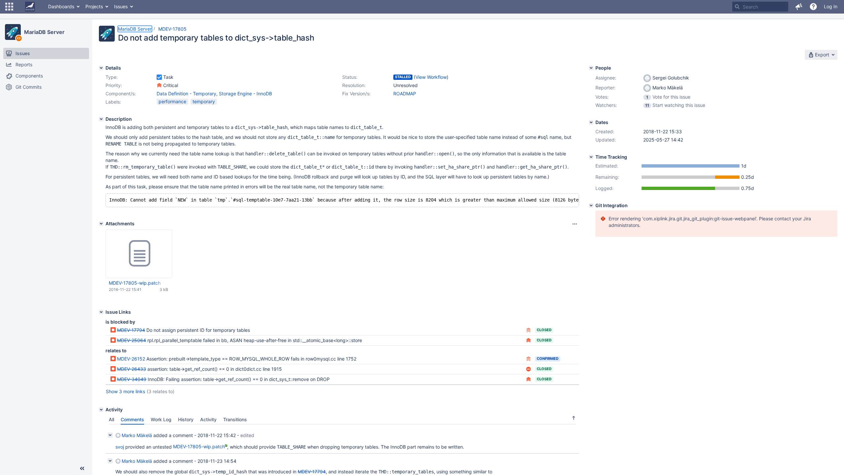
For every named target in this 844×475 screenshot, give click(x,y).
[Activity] (101, 409)
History (186, 419)
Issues (121, 6)
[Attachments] (101, 223)
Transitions (235, 419)
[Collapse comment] (110, 435)
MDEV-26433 (131, 369)
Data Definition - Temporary (186, 93)
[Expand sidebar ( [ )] (82, 468)
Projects (94, 6)
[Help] (813, 6)
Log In (830, 6)
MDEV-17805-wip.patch (135, 283)
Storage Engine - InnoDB (245, 93)
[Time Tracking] (591, 157)
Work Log (161, 419)
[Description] (101, 119)
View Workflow (431, 77)
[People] (591, 68)
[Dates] (591, 122)
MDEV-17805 (172, 29)
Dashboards (61, 6)
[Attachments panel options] (574, 224)
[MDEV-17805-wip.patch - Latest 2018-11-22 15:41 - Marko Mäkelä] (139, 253)
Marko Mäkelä (137, 435)
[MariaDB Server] (13, 32)
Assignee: (605, 77)
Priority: (114, 85)
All (111, 419)
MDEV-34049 (131, 379)
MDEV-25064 (131, 340)
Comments (132, 419)
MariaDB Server (44, 32)
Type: (112, 77)
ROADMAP (404, 93)
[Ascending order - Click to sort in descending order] (573, 418)
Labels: (113, 102)
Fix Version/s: (356, 93)
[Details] (101, 68)
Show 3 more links (125, 391)
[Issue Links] (101, 312)
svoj (119, 446)
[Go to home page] (30, 6)
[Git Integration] (591, 205)
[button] (9, 6)
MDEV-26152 (131, 359)
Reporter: (605, 87)
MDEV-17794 (131, 330)
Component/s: (121, 93)
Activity (208, 419)
